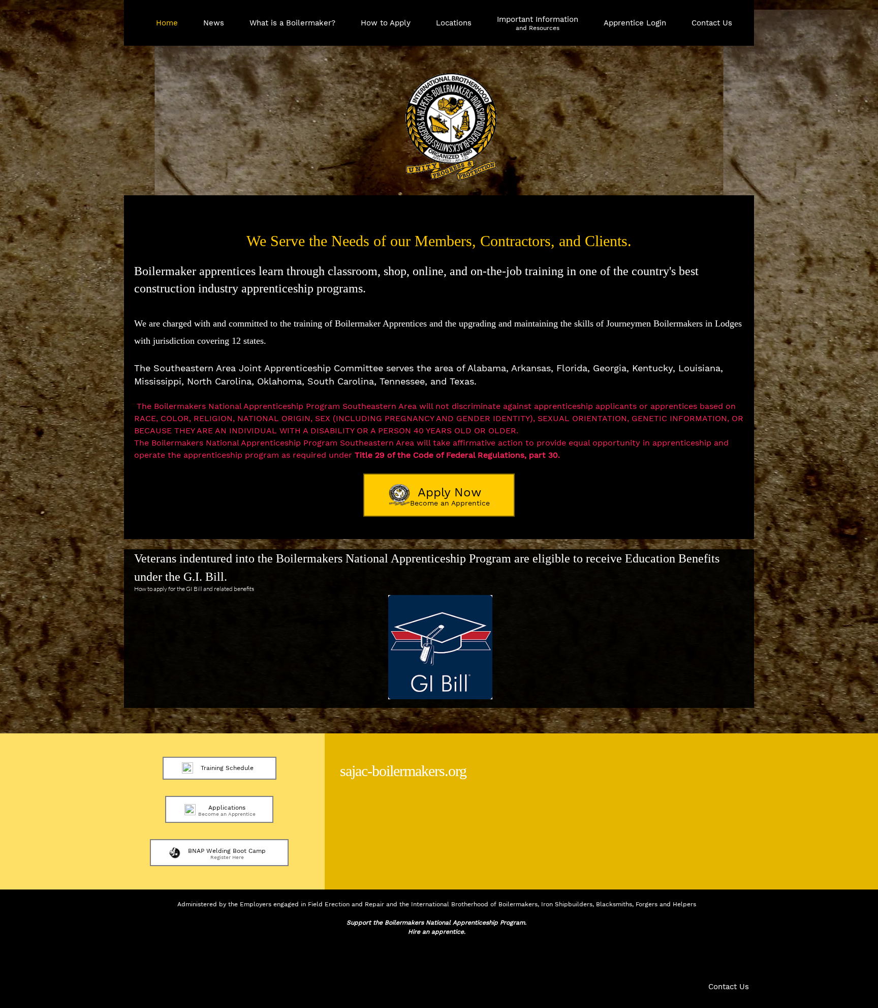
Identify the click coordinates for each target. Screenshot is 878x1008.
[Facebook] (209, 960)
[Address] (185, 960)
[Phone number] (136, 960)
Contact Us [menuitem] (728, 986)
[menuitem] (167, 28)
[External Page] (440, 696)
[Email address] (160, 960)
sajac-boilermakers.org (403, 770)
